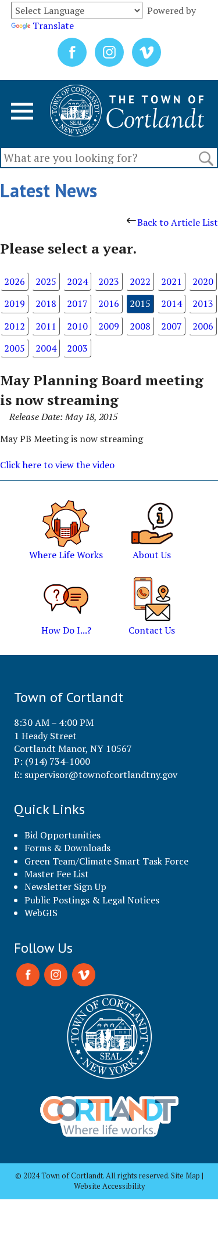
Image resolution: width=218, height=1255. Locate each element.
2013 (202, 303)
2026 (14, 281)
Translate (53, 25)
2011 (45, 326)
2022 (140, 281)
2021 (171, 281)
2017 (77, 303)
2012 (14, 326)
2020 (202, 281)
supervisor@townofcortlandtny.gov (100, 774)
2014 (171, 303)
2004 (45, 348)
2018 (45, 303)
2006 (202, 326)
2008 (140, 326)
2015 (140, 303)
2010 (77, 326)
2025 (45, 281)
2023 (108, 281)
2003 (77, 348)
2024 (77, 281)
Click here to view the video (57, 464)
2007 (171, 326)
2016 (108, 303)
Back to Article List (177, 222)
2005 (14, 348)
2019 (14, 303)
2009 (108, 326)
